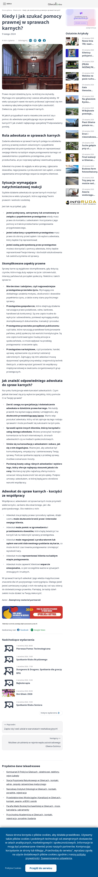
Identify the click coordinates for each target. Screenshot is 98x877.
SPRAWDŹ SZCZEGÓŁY (81, 23)
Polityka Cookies (13, 868)
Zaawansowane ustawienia (56, 858)
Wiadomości (17, 10)
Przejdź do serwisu (41, 868)
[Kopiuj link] (30, 40)
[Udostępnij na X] (39, 40)
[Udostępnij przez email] (35, 40)
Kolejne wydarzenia (49, 713)
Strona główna (7, 10)
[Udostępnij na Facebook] (44, 40)
